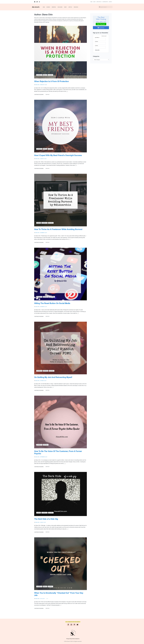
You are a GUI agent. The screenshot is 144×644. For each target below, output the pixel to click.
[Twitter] (37, 2)
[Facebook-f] (68, 624)
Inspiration (45, 370)
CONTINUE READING (39, 94)
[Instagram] (39, 2)
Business (38, 222)
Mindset (45, 74)
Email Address (97, 37)
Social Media (52, 296)
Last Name (96, 45)
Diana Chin (37, 84)
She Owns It (50, 74)
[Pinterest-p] (74, 624)
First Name (96, 41)
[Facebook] (35, 2)
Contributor (39, 74)
